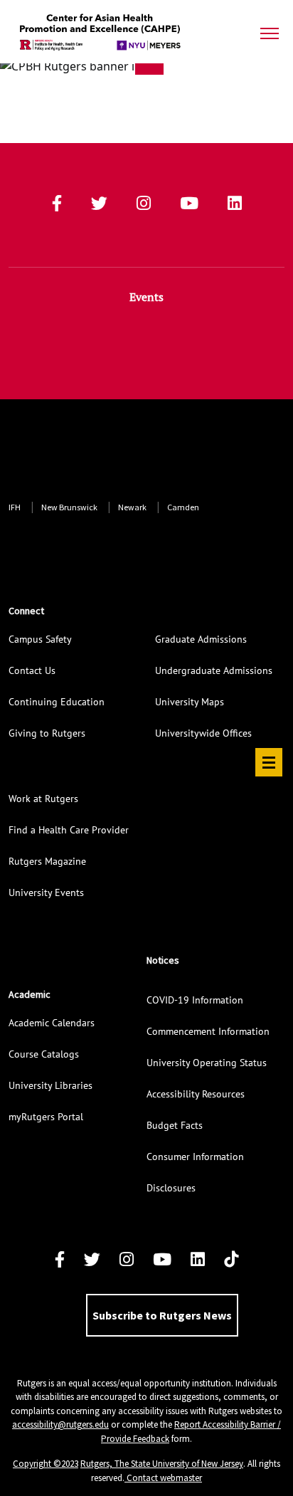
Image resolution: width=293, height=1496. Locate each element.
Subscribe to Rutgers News (162, 1315)
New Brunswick (69, 507)
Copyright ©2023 (45, 1464)
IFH (15, 507)
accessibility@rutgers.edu (60, 1424)
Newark (132, 507)
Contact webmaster (163, 1478)
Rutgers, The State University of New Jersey (161, 1464)
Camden (183, 507)
